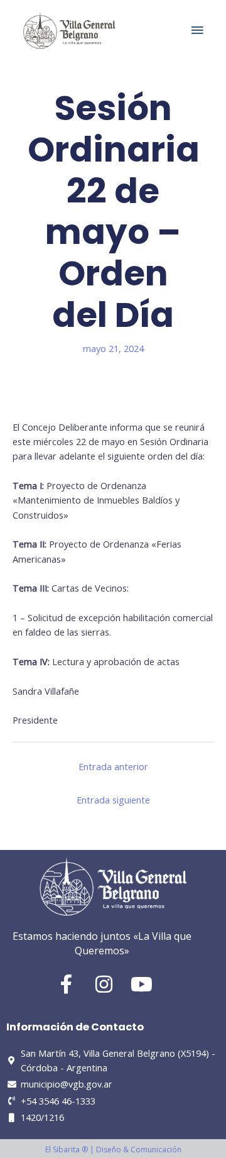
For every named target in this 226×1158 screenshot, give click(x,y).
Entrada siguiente (113, 799)
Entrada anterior (113, 766)
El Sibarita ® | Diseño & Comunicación (113, 1149)
